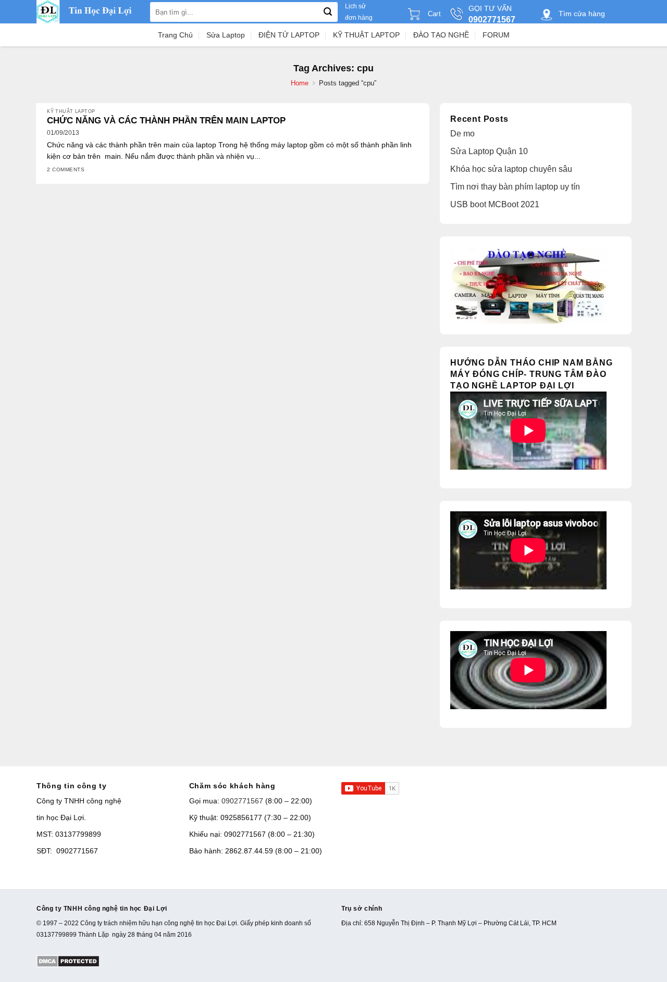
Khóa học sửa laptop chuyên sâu (511, 169)
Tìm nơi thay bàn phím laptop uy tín (515, 186)
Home (299, 83)
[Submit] (328, 12)
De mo (462, 133)
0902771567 (242, 801)
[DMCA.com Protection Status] (68, 960)
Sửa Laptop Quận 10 (489, 151)
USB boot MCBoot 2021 (494, 204)
